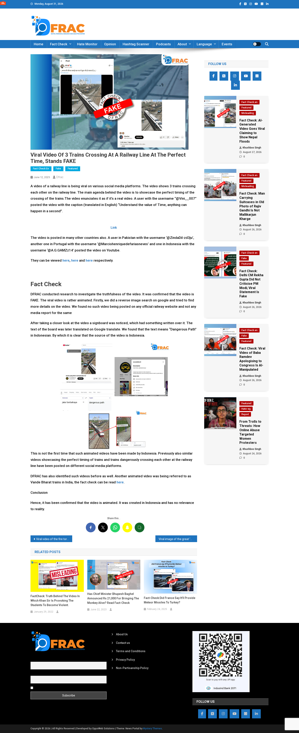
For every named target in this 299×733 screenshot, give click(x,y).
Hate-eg (246, 408)
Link (114, 227)
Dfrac (59, 177)
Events (227, 44)
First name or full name (45, 659)
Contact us (123, 642)
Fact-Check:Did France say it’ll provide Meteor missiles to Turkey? (169, 600)
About (182, 44)
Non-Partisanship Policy (132, 668)
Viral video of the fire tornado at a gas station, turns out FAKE (54, 539)
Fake (58, 168)
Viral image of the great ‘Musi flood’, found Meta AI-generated (178, 539)
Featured (73, 168)
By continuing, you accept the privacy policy (62, 687)
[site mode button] (257, 44)
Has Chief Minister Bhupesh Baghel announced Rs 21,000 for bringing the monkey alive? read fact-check (113, 598)
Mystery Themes (152, 728)
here (66, 260)
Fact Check (58, 44)
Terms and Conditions (130, 651)
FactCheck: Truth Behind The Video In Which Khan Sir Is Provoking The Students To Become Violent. (55, 600)
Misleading (247, 113)
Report (245, 414)
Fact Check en (41, 168)
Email (34, 673)
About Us (122, 634)
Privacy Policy (125, 659)
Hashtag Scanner (136, 44)
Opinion (110, 44)
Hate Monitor (87, 44)
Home (38, 44)
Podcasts (163, 44)
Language (204, 44)
